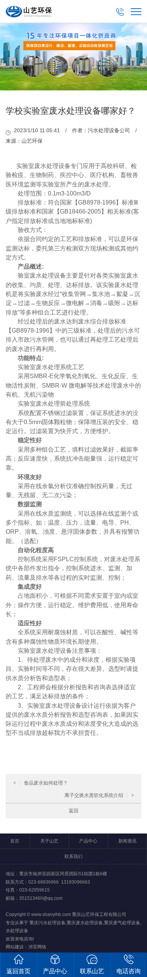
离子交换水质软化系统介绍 (99, 795)
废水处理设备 (52, 166)
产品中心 (88, 841)
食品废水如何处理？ (40, 783)
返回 (73, 811)
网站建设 (15, 947)
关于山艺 (49, 841)
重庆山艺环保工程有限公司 (99, 914)
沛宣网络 (37, 947)
